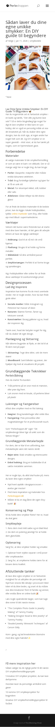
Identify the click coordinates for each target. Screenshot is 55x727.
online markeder (19, 213)
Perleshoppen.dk (15, 496)
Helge (10, 40)
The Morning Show (33, 723)
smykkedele (35, 40)
